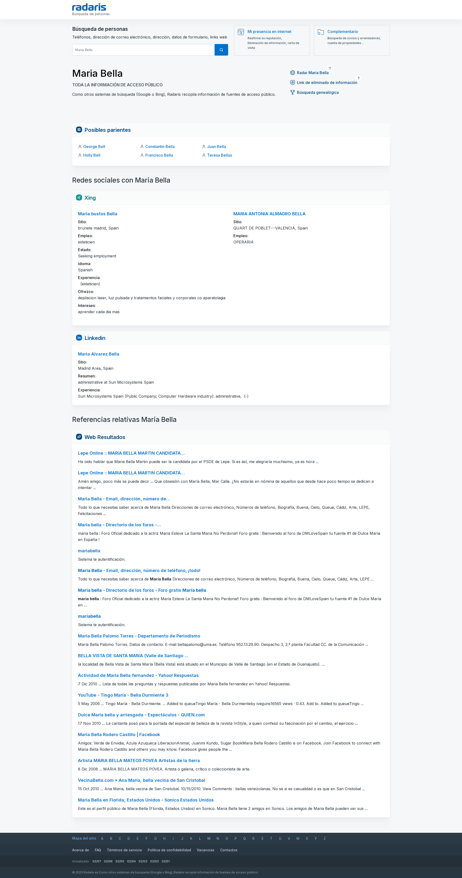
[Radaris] (89, 7)
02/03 (143, 861)
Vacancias (205, 850)
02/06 (108, 861)
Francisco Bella (159, 155)
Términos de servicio (124, 850)
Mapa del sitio (84, 838)
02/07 (96, 861)
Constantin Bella (160, 146)
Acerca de (80, 850)
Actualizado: (81, 861)
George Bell (94, 146)
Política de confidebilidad (169, 850)
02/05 (120, 861)
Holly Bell (91, 155)
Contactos (228, 850)
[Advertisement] (231, 112)
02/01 (166, 861)
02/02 (154, 861)
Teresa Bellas (219, 155)
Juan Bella (216, 146)
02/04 (131, 861)
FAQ (98, 850)
